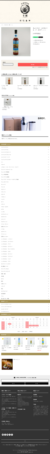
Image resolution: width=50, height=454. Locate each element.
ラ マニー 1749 (5, 85)
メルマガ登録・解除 (18, 445)
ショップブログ (26, 445)
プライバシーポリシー (43, 444)
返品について (34, 67)
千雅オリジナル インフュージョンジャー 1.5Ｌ (7, 107)
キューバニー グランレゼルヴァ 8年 (24, 85)
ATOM (33, 445)
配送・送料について (17, 444)
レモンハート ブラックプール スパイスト (40, 85)
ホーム (4, 444)
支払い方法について (9, 444)
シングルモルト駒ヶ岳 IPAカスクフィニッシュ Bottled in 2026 (42, 346)
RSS (31, 445)
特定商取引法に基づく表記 (43, 67)
